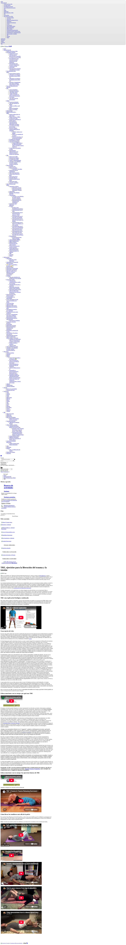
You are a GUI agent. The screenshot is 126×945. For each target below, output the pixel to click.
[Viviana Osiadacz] (8, 532)
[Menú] (2, 46)
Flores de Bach (6, 15)
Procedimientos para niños (8, 6)
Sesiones (6, 491)
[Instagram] (11, 46)
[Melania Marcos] (9, 529)
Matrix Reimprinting (10, 27)
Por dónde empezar (7, 5)
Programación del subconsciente (12, 30)
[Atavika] (5, 548)
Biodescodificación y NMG (8, 12)
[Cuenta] (1, 467)
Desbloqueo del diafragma (11, 22)
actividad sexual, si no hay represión (11, 723)
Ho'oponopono (9, 25)
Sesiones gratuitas (9, 497)
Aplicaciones (3, 38)
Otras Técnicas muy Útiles (8, 16)
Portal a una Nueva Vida (8, 4)
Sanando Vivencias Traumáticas (32, 768)
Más (1, 43)
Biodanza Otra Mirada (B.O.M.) (12, 20)
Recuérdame (3, 462)
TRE (7, 35)
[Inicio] (6, 46)
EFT (4, 9)
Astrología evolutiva (10, 17)
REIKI (5, 10)
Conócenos (3, 42)
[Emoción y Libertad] (6, 524)
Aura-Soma (9, 18)
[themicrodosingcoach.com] (9, 561)
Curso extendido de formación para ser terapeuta (9, 501)
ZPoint (8, 37)
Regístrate (3, 463)
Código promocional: (9, 563)
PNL (5, 14)
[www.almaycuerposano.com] (6, 522)
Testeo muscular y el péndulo (12, 33)
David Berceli (42, 575)
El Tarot (8, 23)
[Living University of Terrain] (8, 555)
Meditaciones (6, 11)
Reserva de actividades (8, 486)
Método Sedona (9, 28)
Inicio (2, 1)
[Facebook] (26, 943)
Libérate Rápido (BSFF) (11, 26)
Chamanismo (9, 21)
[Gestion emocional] (6, 541)
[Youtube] (9, 46)
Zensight (8, 36)
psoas (30, 638)
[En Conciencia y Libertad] (7, 538)
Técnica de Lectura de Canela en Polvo (13, 31)
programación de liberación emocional (22, 588)
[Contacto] (1, 455)
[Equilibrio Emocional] (6, 535)
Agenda (2, 41)
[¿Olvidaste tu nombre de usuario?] (1, 459)
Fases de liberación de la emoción (9, 7)
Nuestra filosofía (4, 2)
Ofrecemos (3, 40)
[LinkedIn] (25, 943)
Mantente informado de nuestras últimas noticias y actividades (8, 507)
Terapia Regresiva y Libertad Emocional (13, 32)
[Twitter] (24, 943)
